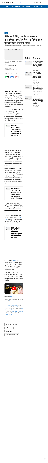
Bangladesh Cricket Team (12, 334)
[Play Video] (14, 288)
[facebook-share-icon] (11, 77)
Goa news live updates (17, 311)
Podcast (42, 2)
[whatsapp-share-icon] (6, 77)
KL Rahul (15, 324)
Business (18, 306)
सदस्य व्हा (12, 296)
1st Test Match (9, 327)
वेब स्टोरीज (36, 6)
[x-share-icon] (8, 77)
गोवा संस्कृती (17, 6)
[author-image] (5, 65)
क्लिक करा (11, 301)
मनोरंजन (11, 6)
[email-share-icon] (16, 77)
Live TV (36, 2)
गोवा (7, 6)
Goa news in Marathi (12, 305)
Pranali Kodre (10, 65)
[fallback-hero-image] (28, 63)
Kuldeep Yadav (9, 331)
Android (6, 314)
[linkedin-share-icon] (13, 77)
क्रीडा (23, 6)
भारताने (14, 260)
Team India (8, 324)
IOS (11, 314)
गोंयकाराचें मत (29, 6)
